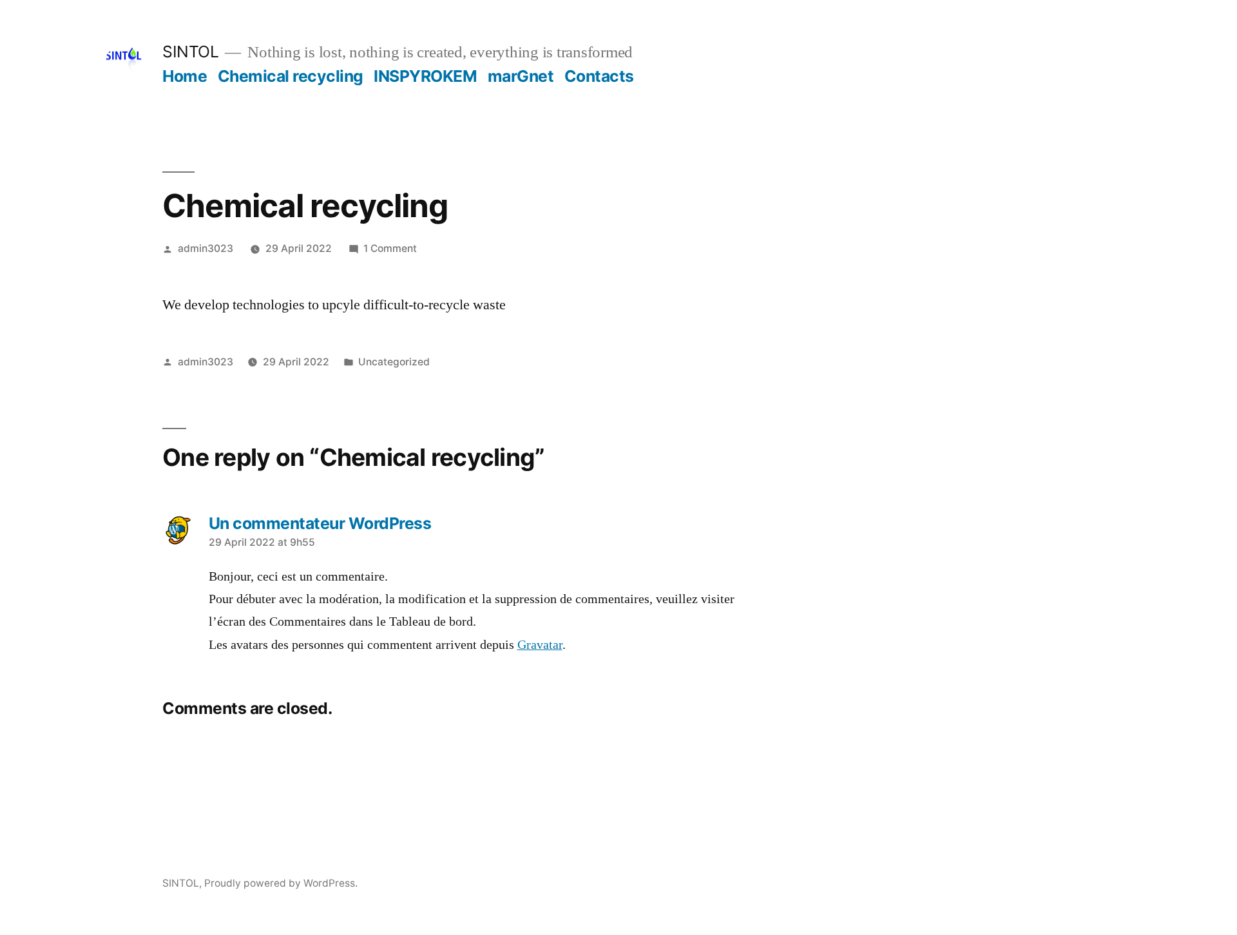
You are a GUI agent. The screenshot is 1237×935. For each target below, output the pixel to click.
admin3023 (205, 248)
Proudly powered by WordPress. (281, 883)
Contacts (599, 76)
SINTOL (190, 51)
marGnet (521, 76)
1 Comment (390, 248)
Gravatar (539, 645)
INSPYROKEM (425, 76)
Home (184, 76)
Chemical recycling (290, 76)
